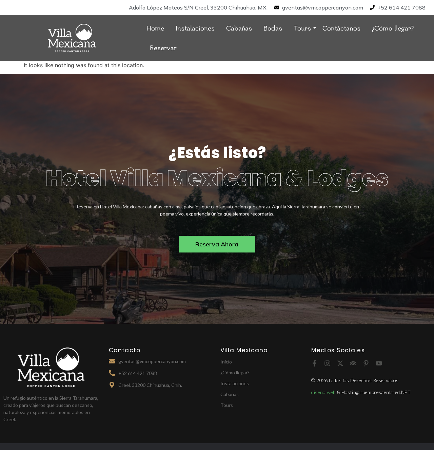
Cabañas (239, 27)
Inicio (226, 361)
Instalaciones (195, 27)
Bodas (272, 27)
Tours (302, 27)
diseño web (323, 392)
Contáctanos (341, 27)
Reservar (163, 47)
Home (155, 27)
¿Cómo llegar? (393, 27)
